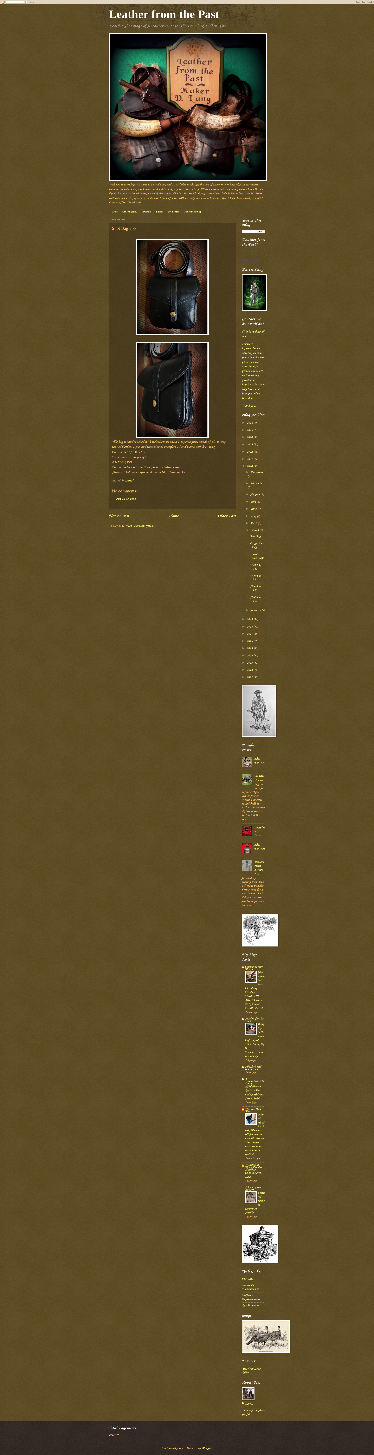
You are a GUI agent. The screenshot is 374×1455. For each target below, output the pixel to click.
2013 (250, 663)
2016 (250, 641)
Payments (146, 211)
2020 (250, 466)
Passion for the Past (254, 1020)
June (254, 509)
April (254, 523)
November (257, 483)
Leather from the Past (164, 14)
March (255, 530)
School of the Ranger (253, 1189)
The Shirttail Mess (253, 1110)
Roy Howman (250, 1305)
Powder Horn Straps (259, 866)
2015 (250, 648)
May (254, 516)
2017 (250, 634)
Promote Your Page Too (250, 260)
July (254, 502)
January (256, 610)
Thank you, (249, 406)
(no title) (259, 776)
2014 (250, 655)
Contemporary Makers (254, 968)
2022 (250, 452)
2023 (250, 444)
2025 (250, 430)
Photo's (159, 211)
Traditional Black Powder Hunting (253, 1167)
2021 (250, 459)
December (257, 472)
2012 (250, 670)
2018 (250, 627)
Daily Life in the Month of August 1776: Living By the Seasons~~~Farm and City (254, 1040)
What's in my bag (192, 211)
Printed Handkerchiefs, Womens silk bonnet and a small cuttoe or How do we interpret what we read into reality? (254, 1134)
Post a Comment (126, 499)
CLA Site (247, 1279)
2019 (250, 619)
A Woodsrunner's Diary (254, 1081)
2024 (250, 437)
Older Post (227, 516)
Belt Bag (255, 536)
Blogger (206, 1448)
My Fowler (173, 211)
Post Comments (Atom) (140, 526)
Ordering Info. (129, 211)
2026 (250, 423)
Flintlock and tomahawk (253, 1068)
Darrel (249, 1404)
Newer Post (119, 516)
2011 (250, 677)
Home (115, 211)
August (256, 494)
